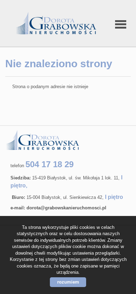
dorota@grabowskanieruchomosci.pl (66, 207)
